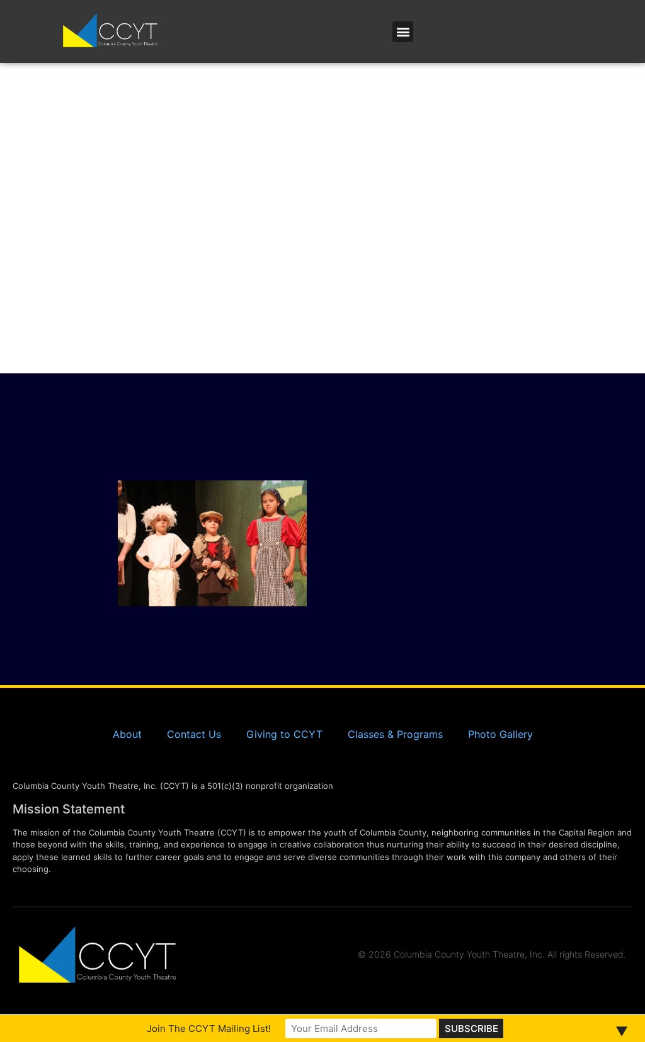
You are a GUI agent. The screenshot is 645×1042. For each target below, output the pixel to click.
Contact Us (194, 734)
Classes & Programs (395, 734)
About (127, 734)
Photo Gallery (500, 734)
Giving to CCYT (284, 734)
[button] (402, 31)
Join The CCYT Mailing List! (209, 1028)
